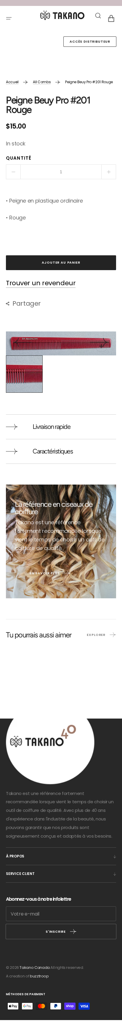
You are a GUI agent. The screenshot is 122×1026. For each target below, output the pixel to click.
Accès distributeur (90, 41)
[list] (61, 343)
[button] (8, 18)
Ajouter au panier (61, 262)
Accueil (12, 81)
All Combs (42, 81)
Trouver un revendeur (41, 283)
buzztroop (39, 976)
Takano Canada (34, 967)
